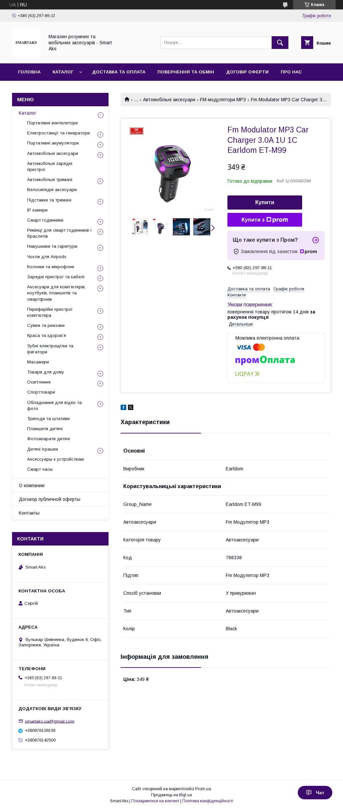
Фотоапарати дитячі (48, 438)
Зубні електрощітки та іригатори (50, 348)
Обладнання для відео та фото (54, 405)
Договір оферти (247, 71)
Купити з (253, 220)
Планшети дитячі (45, 428)
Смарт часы (40, 469)
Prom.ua (203, 789)
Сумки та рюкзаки (46, 325)
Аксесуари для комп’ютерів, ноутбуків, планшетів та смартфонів (56, 292)
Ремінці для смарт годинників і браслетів (59, 233)
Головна (29, 71)
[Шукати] (280, 42)
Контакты (29, 513)
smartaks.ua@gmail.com (49, 721)
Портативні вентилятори (52, 122)
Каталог (63, 71)
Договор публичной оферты (49, 499)
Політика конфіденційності (207, 801)
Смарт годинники (45, 220)
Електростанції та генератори (58, 132)
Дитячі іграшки (42, 449)
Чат (320, 792)
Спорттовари (41, 392)
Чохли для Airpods (46, 256)
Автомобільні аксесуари (169, 99)
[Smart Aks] (26, 54)
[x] (130, 408)
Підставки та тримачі (49, 199)
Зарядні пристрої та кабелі (55, 276)
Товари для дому (45, 371)
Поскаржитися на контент (155, 801)
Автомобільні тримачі (49, 179)
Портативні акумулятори (53, 143)
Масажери (38, 361)
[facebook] (123, 408)
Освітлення (39, 382)
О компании (32, 485)
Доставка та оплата (118, 71)
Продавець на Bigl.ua (171, 795)
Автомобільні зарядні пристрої (49, 166)
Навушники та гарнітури (52, 246)
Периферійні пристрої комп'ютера (50, 312)
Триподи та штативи (48, 418)
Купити (264, 202)
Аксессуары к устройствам (55, 459)
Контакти (30, 89)
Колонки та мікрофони (50, 266)
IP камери (37, 210)
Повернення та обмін (185, 71)
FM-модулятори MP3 (223, 99)
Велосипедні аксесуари (52, 189)
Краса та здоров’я (46, 335)
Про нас (291, 71)
